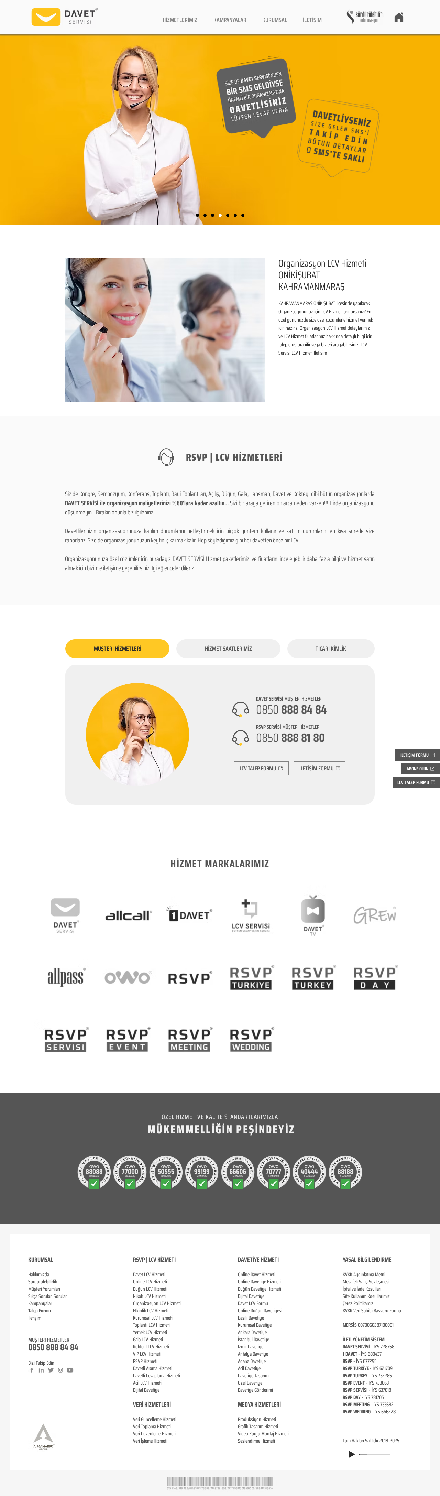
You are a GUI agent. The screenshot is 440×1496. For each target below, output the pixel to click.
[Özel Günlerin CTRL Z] (227, 215)
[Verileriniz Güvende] (212, 215)
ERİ (167, 1404)
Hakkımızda (38, 1274)
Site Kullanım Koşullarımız (366, 1296)
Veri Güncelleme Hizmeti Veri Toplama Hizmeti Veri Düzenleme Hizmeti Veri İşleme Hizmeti (154, 1430)
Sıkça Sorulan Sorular (47, 1296)
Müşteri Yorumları (44, 1289)
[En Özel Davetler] (242, 215)
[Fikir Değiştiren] (235, 215)
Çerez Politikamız (358, 1303)
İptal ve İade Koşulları (362, 1289)
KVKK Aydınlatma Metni (364, 1274)
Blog (32, 1325)
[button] (179, 17)
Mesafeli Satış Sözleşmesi (366, 1282)
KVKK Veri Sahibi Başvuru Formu (372, 1311)
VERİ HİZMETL (148, 1404)
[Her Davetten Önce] (197, 215)
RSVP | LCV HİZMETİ (154, 1260)
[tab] (117, 648)
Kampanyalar (40, 1303)
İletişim (34, 1318)
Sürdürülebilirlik (42, 1282)
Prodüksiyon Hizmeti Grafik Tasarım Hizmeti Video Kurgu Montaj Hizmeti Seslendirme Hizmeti (263, 1430)
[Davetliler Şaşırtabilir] (205, 215)
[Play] (352, 1454)
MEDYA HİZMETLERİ (259, 1404)
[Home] (398, 17)
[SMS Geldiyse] (220, 215)
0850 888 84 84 (53, 1347)
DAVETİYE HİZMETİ (258, 1260)
